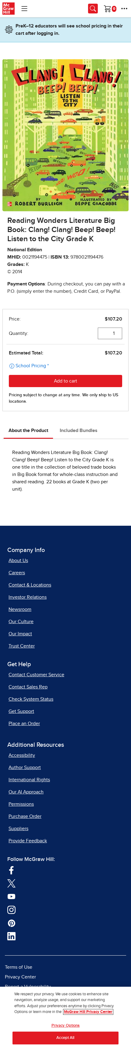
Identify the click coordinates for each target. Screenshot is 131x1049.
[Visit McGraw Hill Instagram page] (11, 909)
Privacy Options (65, 1026)
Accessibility (22, 755)
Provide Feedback (28, 840)
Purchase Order (25, 816)
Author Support (25, 767)
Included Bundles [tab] (78, 430)
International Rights (29, 779)
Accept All (65, 1038)
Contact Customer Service (36, 674)
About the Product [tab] (28, 430)
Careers (17, 572)
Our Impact (20, 633)
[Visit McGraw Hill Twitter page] (11, 883)
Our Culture (21, 621)
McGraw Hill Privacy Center (88, 1012)
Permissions (21, 804)
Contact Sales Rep (28, 686)
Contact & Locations (30, 585)
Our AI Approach (26, 791)
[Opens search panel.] (93, 8)
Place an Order (24, 723)
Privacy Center (20, 977)
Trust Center (22, 646)
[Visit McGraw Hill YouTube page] (11, 896)
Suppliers (18, 828)
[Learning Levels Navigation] (24, 8)
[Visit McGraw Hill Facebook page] (11, 869)
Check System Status (31, 699)
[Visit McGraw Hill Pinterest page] (11, 922)
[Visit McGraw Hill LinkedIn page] (11, 936)
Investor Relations (28, 597)
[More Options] (124, 8)
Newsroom (20, 609)
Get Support (21, 711)
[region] (65, 1018)
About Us (18, 560)
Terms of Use (18, 967)
